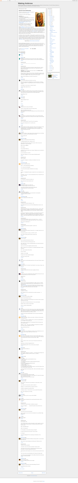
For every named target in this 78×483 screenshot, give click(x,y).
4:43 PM (22, 370)
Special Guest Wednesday (52, 26)
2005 (50, 70)
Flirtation (51, 42)
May (50, 24)
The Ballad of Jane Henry (53, 32)
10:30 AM (22, 216)
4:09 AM (22, 60)
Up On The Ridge (52, 39)
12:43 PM (22, 306)
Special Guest (23, 49)
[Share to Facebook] (34, 48)
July (50, 22)
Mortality (51, 54)
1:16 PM (22, 328)
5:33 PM (22, 396)
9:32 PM (22, 418)
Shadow (51, 53)
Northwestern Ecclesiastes (52, 56)
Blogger (43, 481)
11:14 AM (22, 257)
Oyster (51, 49)
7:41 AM (22, 136)
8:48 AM (22, 155)
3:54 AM (22, 442)
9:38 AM (22, 189)
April (50, 65)
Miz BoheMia (22, 334)
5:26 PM (22, 392)
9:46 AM (22, 200)
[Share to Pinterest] (35, 48)
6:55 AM (22, 118)
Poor (50, 37)
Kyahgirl (21, 39)
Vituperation (51, 59)
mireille (22, 394)
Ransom (51, 46)
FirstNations (22, 356)
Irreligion (51, 50)
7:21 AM (22, 130)
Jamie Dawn (22, 228)
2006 (50, 15)
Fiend (50, 63)
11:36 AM (22, 461)
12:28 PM (22, 293)
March (51, 66)
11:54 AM (22, 467)
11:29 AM (22, 262)
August (51, 21)
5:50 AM (22, 64)
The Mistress (22, 458)
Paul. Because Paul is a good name (26, 27)
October (51, 18)
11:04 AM (22, 235)
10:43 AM (22, 226)
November (51, 17)
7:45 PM (22, 401)
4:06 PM (22, 354)
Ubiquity (51, 38)
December (51, 16)
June (50, 23)
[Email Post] (30, 48)
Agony (51, 33)
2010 (50, 10)
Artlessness (51, 29)
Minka (21, 89)
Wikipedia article (21, 22)
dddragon (22, 53)
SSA (21, 272)
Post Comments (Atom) (34, 475)
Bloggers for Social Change (52, 31)
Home (32, 472)
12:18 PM (22, 278)
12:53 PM (22, 314)
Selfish (51, 45)
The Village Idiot (23, 162)
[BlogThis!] (32, 48)
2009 (50, 11)
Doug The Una (23, 138)
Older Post (43, 472)
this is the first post (25, 285)
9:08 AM (22, 176)
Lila (21, 398)
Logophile (22, 183)
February (51, 67)
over (28, 174)
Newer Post (21, 472)
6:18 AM (22, 95)
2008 (50, 12)
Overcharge (51, 62)
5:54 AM (22, 77)
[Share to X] (33, 48)
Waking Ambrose (25, 3)
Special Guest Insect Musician (53, 44)
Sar (21, 105)
